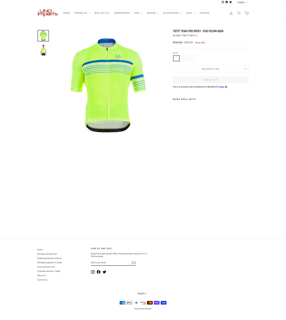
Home (66, 13)
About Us (41, 275)
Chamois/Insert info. (46, 267)
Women (152, 13)
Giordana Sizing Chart (47, 254)
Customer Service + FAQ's (48, 271)
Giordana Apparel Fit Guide (49, 262)
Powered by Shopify (143, 309)
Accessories (171, 13)
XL (184, 58)
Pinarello (81, 13)
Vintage (205, 13)
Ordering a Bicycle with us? (49, 258)
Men (137, 13)
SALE (189, 13)
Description (211, 69)
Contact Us (42, 279)
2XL (193, 58)
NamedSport (122, 13)
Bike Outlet (102, 13)
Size (175, 53)
